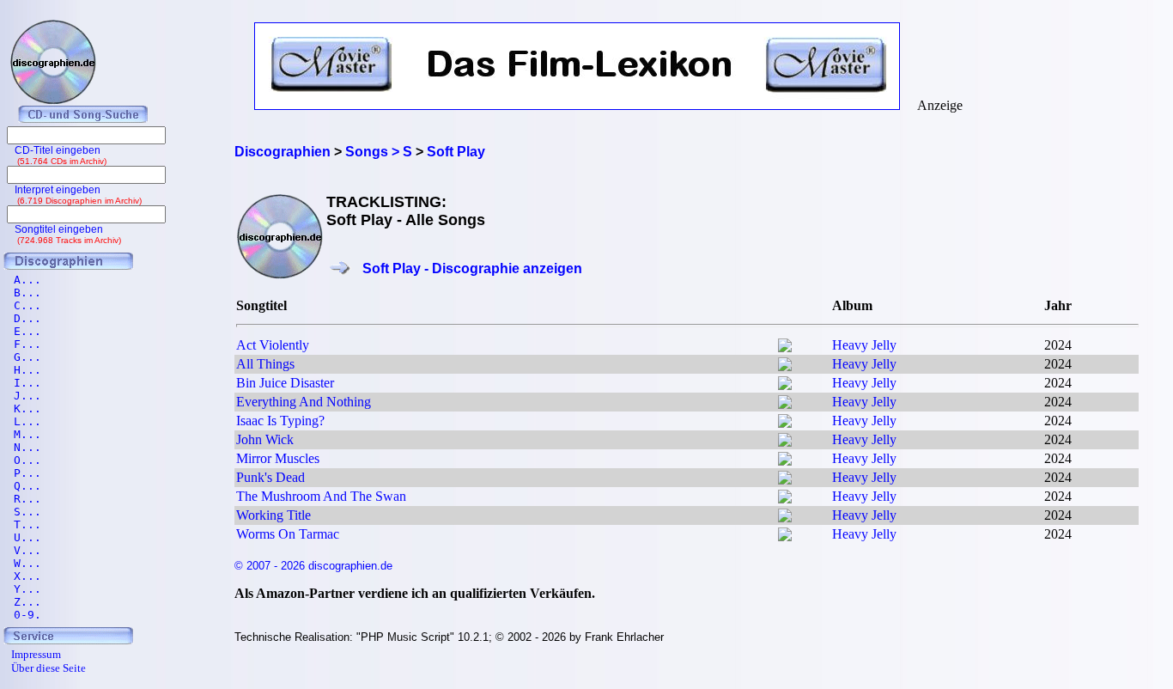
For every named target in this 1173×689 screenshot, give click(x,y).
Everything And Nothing (303, 401)
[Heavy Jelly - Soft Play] (785, 347)
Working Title (273, 515)
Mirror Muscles (277, 458)
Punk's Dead (270, 477)
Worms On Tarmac (287, 534)
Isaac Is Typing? (280, 420)
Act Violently (272, 345)
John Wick (265, 439)
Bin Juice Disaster (285, 382)
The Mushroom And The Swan (321, 496)
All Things (265, 364)
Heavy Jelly (864, 345)
